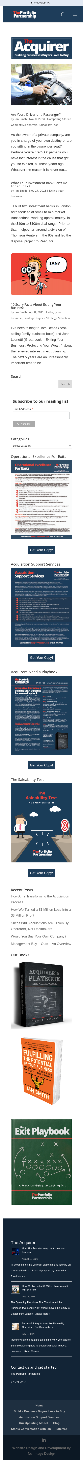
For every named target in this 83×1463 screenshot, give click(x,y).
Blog (56, 1423)
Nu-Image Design (41, 1454)
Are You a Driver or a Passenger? (36, 114)
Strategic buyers (34, 318)
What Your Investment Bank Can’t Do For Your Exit (39, 184)
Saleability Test (48, 124)
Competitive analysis (24, 124)
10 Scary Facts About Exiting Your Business (36, 306)
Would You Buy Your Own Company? (38, 936)
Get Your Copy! (41, 550)
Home (39, 1405)
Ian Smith (21, 119)
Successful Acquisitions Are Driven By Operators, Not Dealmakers (43, 1325)
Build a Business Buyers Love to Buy (39, 1411)
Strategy (51, 318)
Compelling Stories (59, 119)
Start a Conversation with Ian (31, 1428)
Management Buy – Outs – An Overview (41, 944)
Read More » (18, 1276)
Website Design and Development (39, 1448)
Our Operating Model (33, 1423)
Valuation (64, 318)
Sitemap (61, 1428)
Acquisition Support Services (39, 1417)
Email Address (23, 409)
